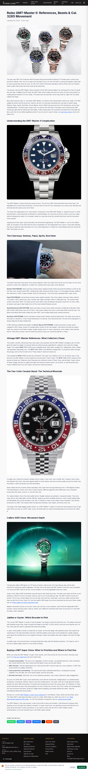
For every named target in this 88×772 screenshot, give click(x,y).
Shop (17, 2)
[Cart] (84, 3)
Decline (72, 767)
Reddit (49, 721)
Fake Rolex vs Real (72, 749)
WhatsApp (11, 721)
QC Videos (27, 744)
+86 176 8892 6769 (7, 743)
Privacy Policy (49, 749)
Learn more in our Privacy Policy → (13, 769)
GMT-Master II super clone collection (32, 695)
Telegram (21, 721)
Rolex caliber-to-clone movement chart (25, 602)
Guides (25, 2)
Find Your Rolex (34, 2)
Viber (28, 721)
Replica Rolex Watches (73, 746)
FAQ (72, 2)
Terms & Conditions (50, 746)
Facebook (37, 721)
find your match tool (20, 657)
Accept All (82, 767)
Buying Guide (27, 751)
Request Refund (50, 744)
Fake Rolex (70, 744)
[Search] (80, 3)
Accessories (47, 2)
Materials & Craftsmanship (31, 756)
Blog (77, 2)
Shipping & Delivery (29, 746)
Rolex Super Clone (72, 741)
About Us (56, 2)
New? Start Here (28, 741)
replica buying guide (64, 699)
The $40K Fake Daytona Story (75, 758)
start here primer (66, 112)
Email (56, 721)
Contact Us (65, 2)
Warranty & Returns (29, 749)
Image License (49, 751)
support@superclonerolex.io (10, 747)
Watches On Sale (28, 754)
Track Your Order (50, 741)
